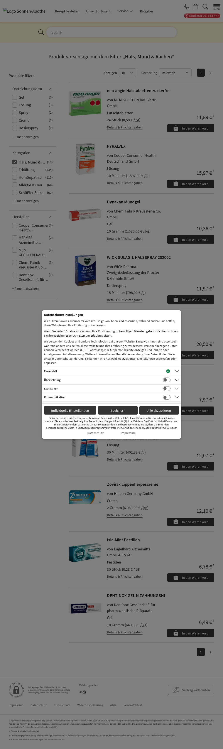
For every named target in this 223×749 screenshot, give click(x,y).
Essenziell (50, 371)
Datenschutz (95, 433)
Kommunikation (55, 397)
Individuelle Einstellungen (70, 410)
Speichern (117, 410)
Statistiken (51, 389)
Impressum (128, 433)
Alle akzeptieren (159, 410)
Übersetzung (52, 380)
